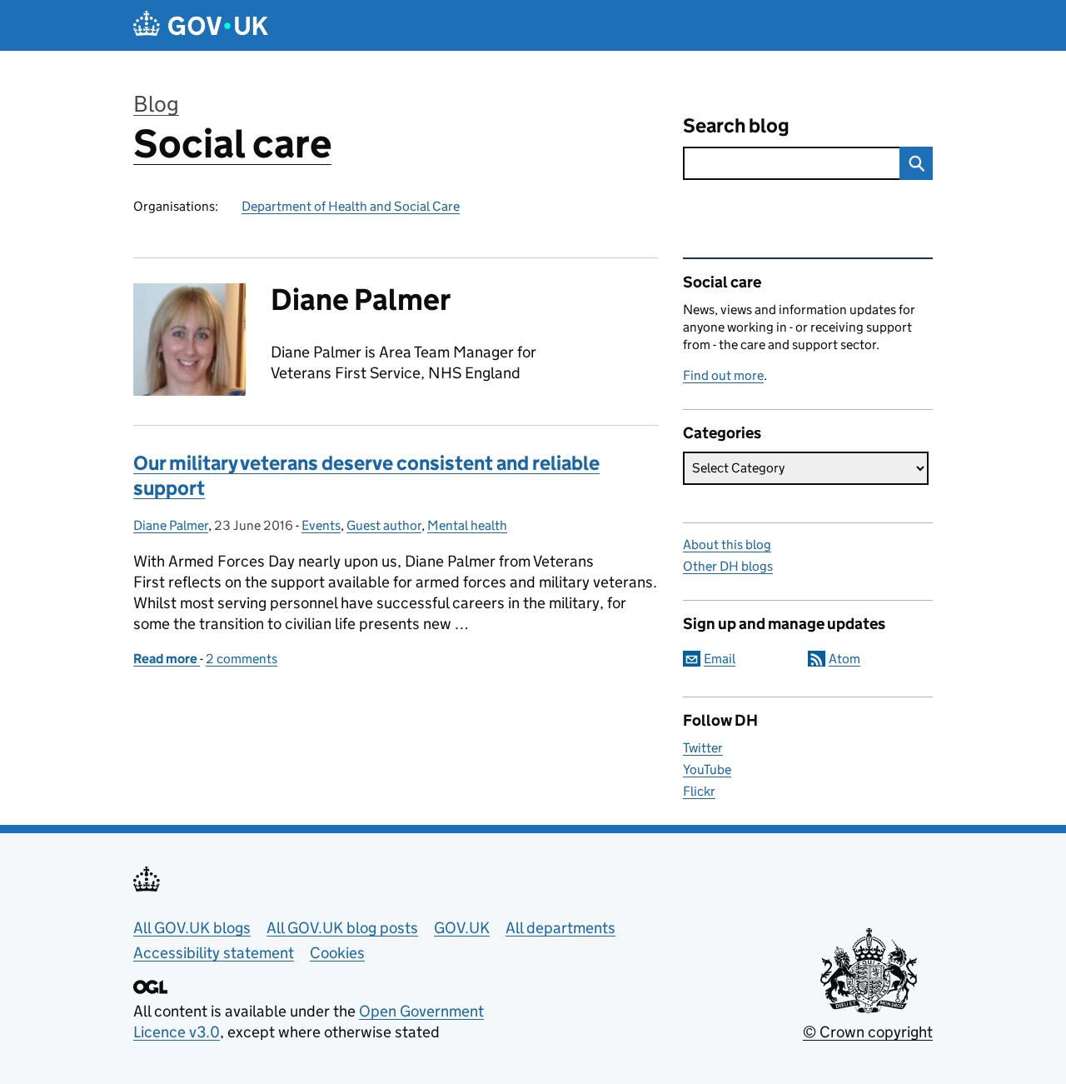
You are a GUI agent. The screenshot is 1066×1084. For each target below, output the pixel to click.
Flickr (699, 791)
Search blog (736, 125)
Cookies (337, 952)
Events (321, 525)
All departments (560, 927)
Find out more (723, 375)
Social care (232, 143)
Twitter (703, 748)
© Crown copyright (868, 1032)
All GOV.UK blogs (192, 927)
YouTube (707, 769)
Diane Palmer (170, 525)
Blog (156, 103)
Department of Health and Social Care (351, 206)
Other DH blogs (728, 566)
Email (719, 659)
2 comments (241, 659)
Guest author (383, 525)
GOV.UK (462, 927)
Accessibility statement (213, 952)
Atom (844, 659)
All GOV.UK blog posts (342, 927)
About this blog (727, 544)
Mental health (467, 525)
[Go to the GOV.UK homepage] (200, 25)
